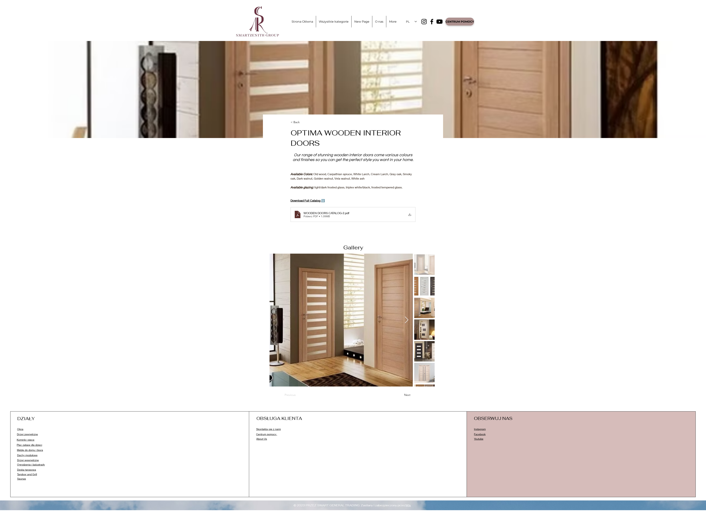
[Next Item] (406, 320)
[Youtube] (439, 21)
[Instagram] (424, 21)
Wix (408, 505)
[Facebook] (431, 21)
